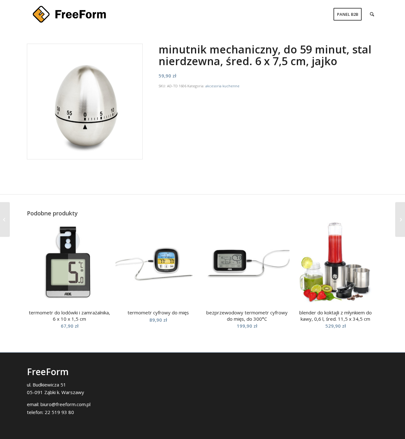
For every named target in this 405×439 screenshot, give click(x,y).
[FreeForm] (69, 14)
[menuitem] (347, 14)
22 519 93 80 (59, 412)
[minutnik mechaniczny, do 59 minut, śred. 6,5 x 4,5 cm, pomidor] (400, 219)
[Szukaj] (372, 14)
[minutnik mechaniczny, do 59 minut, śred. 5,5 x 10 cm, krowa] (5, 219)
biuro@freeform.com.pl (65, 404)
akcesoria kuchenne (222, 85)
